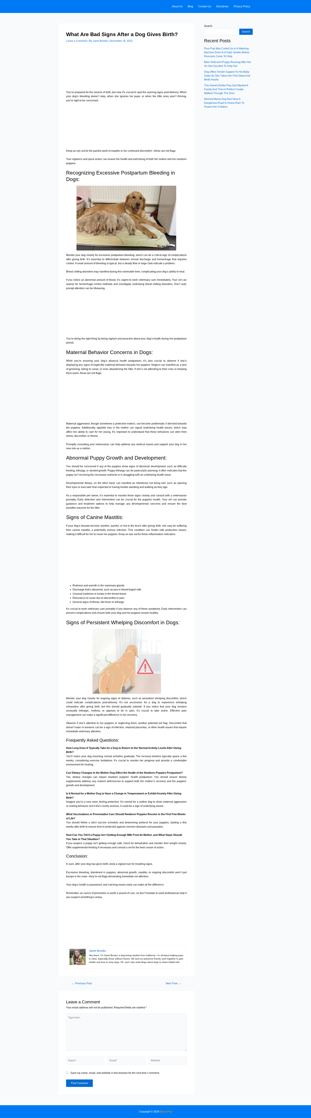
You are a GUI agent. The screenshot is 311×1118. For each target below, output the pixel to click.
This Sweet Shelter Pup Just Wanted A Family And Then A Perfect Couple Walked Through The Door (226, 89)
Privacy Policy (242, 6)
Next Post (173, 983)
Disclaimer (222, 6)
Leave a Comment (76, 41)
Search (208, 26)
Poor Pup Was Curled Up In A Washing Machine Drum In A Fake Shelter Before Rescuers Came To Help (226, 52)
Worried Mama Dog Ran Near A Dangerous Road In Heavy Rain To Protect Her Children (224, 103)
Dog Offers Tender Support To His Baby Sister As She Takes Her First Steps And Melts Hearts (227, 75)
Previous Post (81, 983)
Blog (190, 6)
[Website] (168, 1061)
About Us (177, 6)
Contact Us (204, 6)
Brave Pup (59, 6)
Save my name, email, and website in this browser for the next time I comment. (115, 1073)
